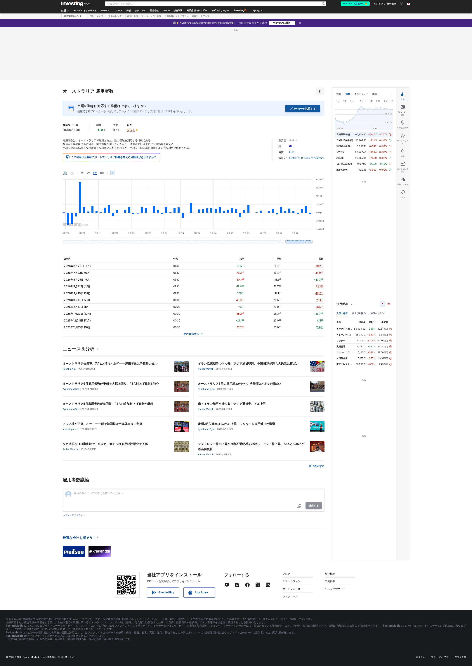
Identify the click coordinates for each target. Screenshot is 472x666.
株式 (374, 93)
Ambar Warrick (206, 369)
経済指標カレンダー (197, 10)
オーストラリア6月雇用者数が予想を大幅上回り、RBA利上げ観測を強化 (111, 383)
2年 (88, 172)
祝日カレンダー (97, 16)
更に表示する (316, 466)
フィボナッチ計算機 (151, 16)
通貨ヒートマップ (200, 16)
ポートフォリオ (291, 588)
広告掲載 (330, 581)
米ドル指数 (342, 169)
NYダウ (340, 152)
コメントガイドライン (74, 515)
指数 (348, 93)
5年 (95, 172)
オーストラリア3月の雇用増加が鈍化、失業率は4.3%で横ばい (239, 383)
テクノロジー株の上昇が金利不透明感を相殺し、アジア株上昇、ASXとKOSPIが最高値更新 (251, 446)
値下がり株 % (377, 313)
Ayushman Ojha (71, 389)
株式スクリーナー (220, 10)
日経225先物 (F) (344, 140)
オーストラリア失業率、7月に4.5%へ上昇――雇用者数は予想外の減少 (110, 363)
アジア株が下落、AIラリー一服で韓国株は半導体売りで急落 (102, 424)
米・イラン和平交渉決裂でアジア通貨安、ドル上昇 (232, 403)
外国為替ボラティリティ (176, 16)
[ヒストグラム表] (65, 173)
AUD (291, 152)
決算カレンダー (116, 16)
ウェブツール (290, 596)
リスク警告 (460, 657)
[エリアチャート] (72, 173)
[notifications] (402, 3)
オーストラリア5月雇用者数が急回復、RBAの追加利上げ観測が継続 (108, 403)
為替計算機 (132, 16)
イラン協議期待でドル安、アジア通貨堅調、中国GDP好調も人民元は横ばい (248, 363)
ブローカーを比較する (303, 108)
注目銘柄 (342, 304)
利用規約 (420, 657)
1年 (82, 172)
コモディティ (361, 93)
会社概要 (330, 573)
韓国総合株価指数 (345, 146)
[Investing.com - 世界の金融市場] (75, 3)
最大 (102, 172)
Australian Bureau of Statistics (306, 158)
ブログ (286, 573)
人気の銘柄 (342, 313)
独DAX (340, 158)
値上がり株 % (359, 313)
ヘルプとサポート (335, 588)
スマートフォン (291, 581)
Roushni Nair (69, 369)
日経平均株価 (343, 134)
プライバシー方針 (440, 657)
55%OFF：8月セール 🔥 (355, 3)
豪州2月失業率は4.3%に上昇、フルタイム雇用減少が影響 (236, 424)
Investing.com (70, 429)
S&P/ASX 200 (344, 163)
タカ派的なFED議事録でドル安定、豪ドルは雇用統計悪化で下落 (105, 444)
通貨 (338, 93)
